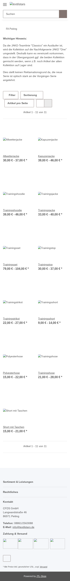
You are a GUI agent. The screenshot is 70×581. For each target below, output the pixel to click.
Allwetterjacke (11, 156)
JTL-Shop (41, 576)
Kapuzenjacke (46, 156)
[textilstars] (17, 4)
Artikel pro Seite (17, 103)
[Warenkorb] (64, 4)
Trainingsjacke (46, 210)
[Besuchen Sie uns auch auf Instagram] (7, 558)
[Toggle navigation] (5, 3)
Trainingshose (46, 372)
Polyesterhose (11, 372)
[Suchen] (63, 14)
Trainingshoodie (12, 210)
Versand (43, 567)
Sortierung (30, 95)
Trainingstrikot (11, 318)
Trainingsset (10, 264)
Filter (11, 95)
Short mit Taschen (13, 426)
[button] (52, 4)
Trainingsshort (46, 318)
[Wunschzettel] (57, 4)
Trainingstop (45, 264)
